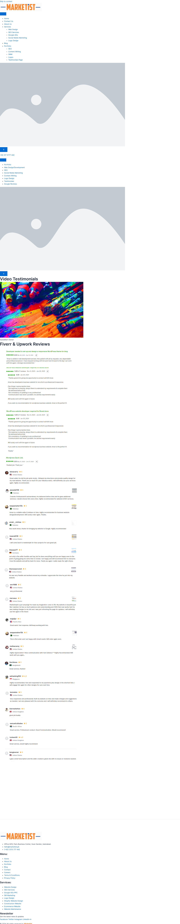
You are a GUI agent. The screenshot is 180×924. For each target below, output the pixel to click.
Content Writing (14, 52)
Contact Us (8, 21)
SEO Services (13, 32)
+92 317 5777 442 (7, 155)
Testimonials (9, 181)
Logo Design (13, 40)
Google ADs (13, 35)
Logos (10, 57)
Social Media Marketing (17, 38)
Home (6, 18)
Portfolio (7, 46)
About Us (8, 24)
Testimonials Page (15, 60)
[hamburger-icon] (3, 13)
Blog (6, 43)
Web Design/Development (14, 167)
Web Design (13, 29)
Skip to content (6, 1)
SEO (10, 49)
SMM (10, 54)
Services (7, 27)
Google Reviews (10, 184)
